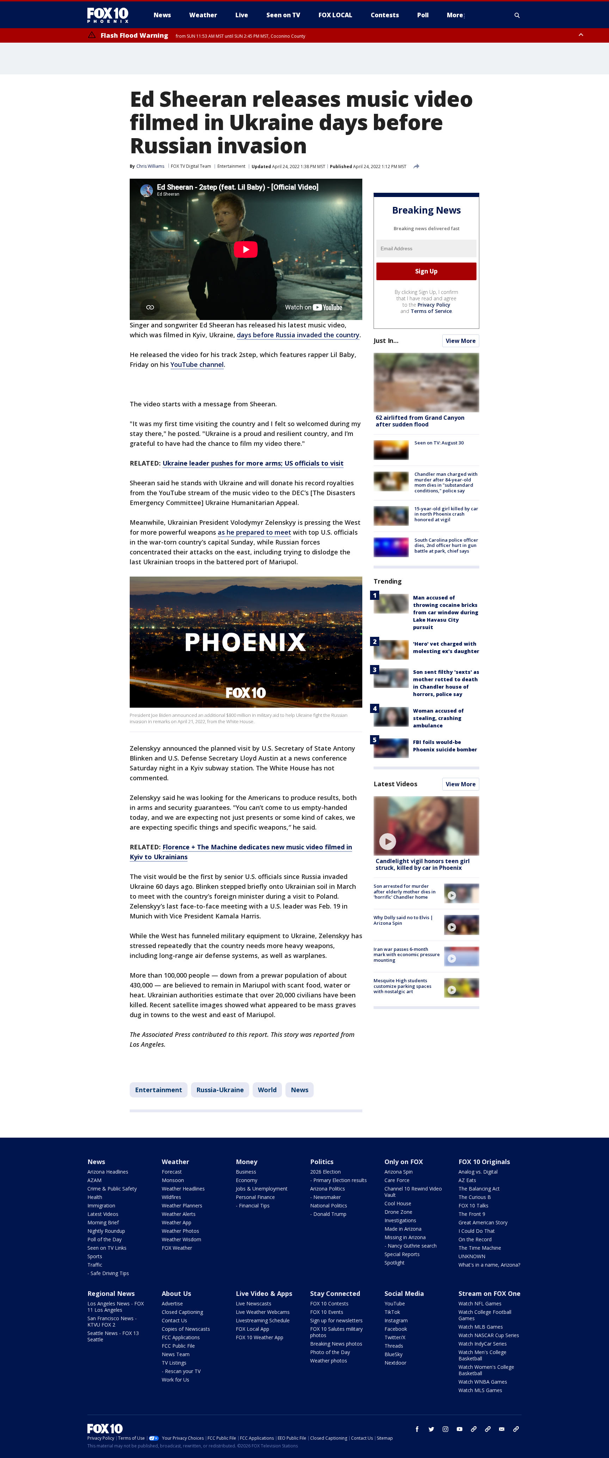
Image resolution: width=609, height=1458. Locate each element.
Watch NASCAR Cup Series (489, 1335)
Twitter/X (395, 1337)
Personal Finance (255, 1197)
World (267, 1089)
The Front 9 (472, 1214)
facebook (417, 1429)
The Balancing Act (479, 1188)
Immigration (101, 1205)
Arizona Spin (399, 1171)
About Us (176, 1293)
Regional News (111, 1293)
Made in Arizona (403, 1228)
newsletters (516, 1429)
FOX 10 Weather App (259, 1337)
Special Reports (402, 1254)
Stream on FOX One (490, 1293)
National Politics (328, 1205)
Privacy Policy (434, 304)
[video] (426, 826)
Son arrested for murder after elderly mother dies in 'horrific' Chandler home (405, 891)
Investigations (400, 1220)
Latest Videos (395, 784)
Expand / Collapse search (517, 15)
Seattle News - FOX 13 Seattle (113, 1336)
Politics (321, 1161)
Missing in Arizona (405, 1237)
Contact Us (174, 1320)
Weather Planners (182, 1205)
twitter (431, 1429)
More (455, 15)
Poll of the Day (104, 1239)
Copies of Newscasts (186, 1328)
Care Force (397, 1180)
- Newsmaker (325, 1197)
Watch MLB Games (481, 1326)
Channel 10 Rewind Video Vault (413, 1191)
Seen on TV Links (107, 1247)
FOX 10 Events (326, 1312)
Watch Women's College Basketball (486, 1370)
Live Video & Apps (264, 1293)
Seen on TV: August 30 (438, 442)
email (502, 1429)
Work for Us (175, 1379)
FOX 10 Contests (329, 1303)
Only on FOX (404, 1161)
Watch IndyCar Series (483, 1343)
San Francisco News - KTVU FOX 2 (112, 1321)
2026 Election (325, 1171)
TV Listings (174, 1362)
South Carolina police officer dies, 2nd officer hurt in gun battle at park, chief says (446, 545)
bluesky (487, 1429)
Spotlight (395, 1262)
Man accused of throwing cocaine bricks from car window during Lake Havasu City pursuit (445, 612)
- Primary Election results (338, 1180)
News (299, 1089)
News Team (176, 1354)
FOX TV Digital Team (191, 166)
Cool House (398, 1203)
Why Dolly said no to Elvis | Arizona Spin (403, 920)
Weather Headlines (183, 1188)
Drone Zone (398, 1211)
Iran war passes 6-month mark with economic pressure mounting (407, 954)
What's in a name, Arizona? (489, 1264)
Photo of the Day (330, 1352)
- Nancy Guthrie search (411, 1245)
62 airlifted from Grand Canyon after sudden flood (420, 421)
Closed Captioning (182, 1312)
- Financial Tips (253, 1205)
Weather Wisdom (181, 1239)
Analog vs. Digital (478, 1171)
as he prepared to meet (254, 532)
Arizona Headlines (107, 1171)
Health (94, 1197)
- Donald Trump (328, 1214)
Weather (175, 1161)
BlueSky (393, 1354)
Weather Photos (180, 1231)
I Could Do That (477, 1231)
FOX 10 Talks (473, 1205)
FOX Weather (177, 1247)
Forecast (172, 1171)
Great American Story (483, 1222)
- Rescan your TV (181, 1371)
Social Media (404, 1293)
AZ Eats (467, 1180)
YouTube (395, 1303)
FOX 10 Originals (484, 1161)
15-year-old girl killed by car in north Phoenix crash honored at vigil (446, 514)
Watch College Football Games (485, 1315)
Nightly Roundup (106, 1231)
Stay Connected (335, 1293)
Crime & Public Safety (112, 1188)
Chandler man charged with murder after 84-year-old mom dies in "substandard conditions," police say (446, 482)
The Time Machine (480, 1247)
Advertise (172, 1303)
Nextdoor (395, 1362)
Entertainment (231, 166)
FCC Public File (178, 1345)
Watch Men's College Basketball (482, 1355)
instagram (445, 1429)
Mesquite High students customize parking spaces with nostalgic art (402, 986)
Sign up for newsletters (336, 1320)
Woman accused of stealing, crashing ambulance (438, 718)
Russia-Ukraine (220, 1089)
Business (246, 1171)
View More (461, 341)
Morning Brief (103, 1222)
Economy (246, 1180)
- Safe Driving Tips (108, 1273)
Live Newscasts (253, 1303)
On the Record (475, 1239)
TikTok (392, 1312)
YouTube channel (197, 364)
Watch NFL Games (480, 1303)
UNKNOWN (472, 1256)
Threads (394, 1345)
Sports (94, 1256)
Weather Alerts (179, 1214)
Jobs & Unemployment (262, 1188)
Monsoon (173, 1180)
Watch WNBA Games (483, 1381)
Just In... (386, 340)
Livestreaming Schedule (263, 1320)
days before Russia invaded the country (298, 335)
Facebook (396, 1328)
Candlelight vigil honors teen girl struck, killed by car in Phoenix (423, 864)
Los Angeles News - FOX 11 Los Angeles (115, 1306)
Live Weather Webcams (263, 1312)
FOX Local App (252, 1328)
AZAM (94, 1180)
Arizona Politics (327, 1188)
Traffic (94, 1264)
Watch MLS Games (480, 1390)
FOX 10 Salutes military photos (336, 1332)
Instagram (396, 1320)
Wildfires (171, 1197)
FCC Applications (181, 1337)
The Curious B (475, 1197)
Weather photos (328, 1360)
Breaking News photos (336, 1343)
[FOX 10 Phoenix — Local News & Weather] (110, 15)
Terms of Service (431, 311)
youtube (459, 1429)
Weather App (176, 1222)
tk (473, 1429)
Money (246, 1161)
